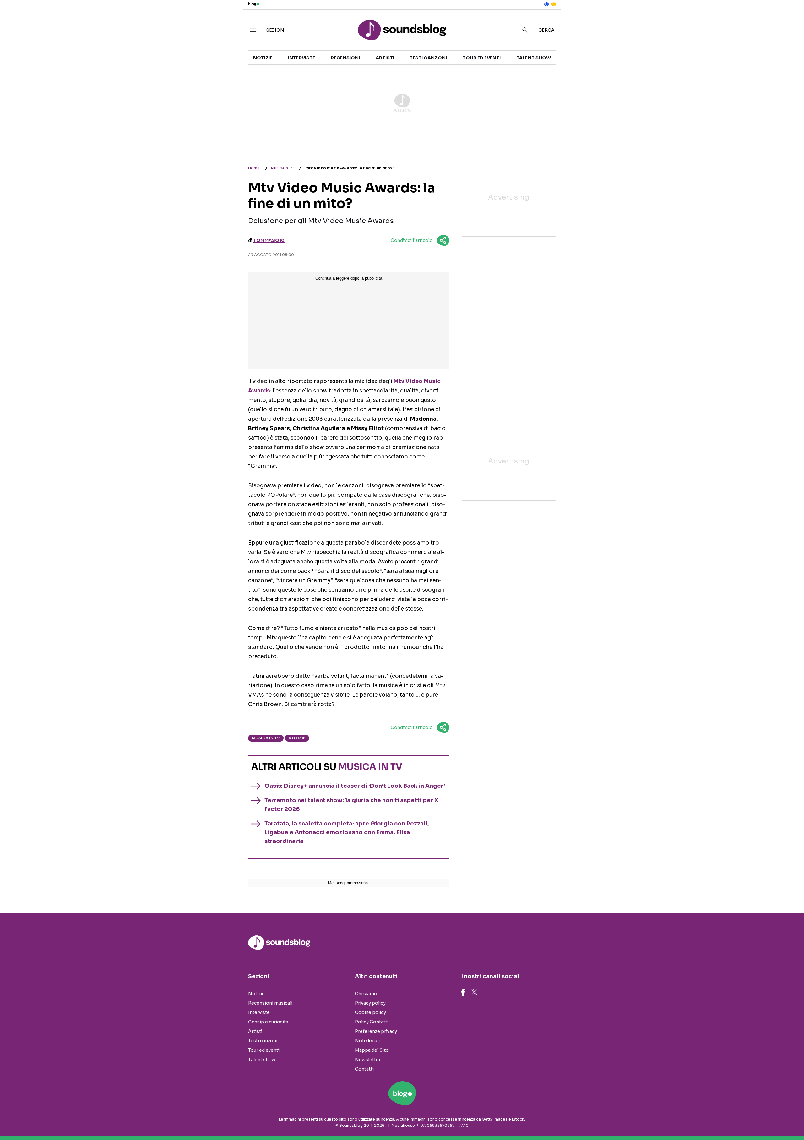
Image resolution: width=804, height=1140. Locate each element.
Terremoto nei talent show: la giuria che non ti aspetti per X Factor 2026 (351, 805)
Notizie (262, 58)
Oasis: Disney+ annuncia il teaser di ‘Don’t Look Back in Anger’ (354, 785)
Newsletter (368, 1059)
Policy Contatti (371, 1022)
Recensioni (345, 58)
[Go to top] (698, 1119)
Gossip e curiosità (268, 1022)
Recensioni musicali (270, 1003)
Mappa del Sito (372, 1050)
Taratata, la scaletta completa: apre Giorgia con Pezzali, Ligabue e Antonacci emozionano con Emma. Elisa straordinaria (346, 832)
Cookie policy (370, 1012)
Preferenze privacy (376, 1031)
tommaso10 (269, 240)
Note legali (367, 1041)
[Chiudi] (789, 18)
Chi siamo (366, 993)
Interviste (301, 58)
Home (254, 168)
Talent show (533, 58)
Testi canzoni (428, 58)
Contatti (364, 1069)
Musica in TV (282, 168)
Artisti (385, 58)
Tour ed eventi (482, 58)
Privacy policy (370, 1003)
